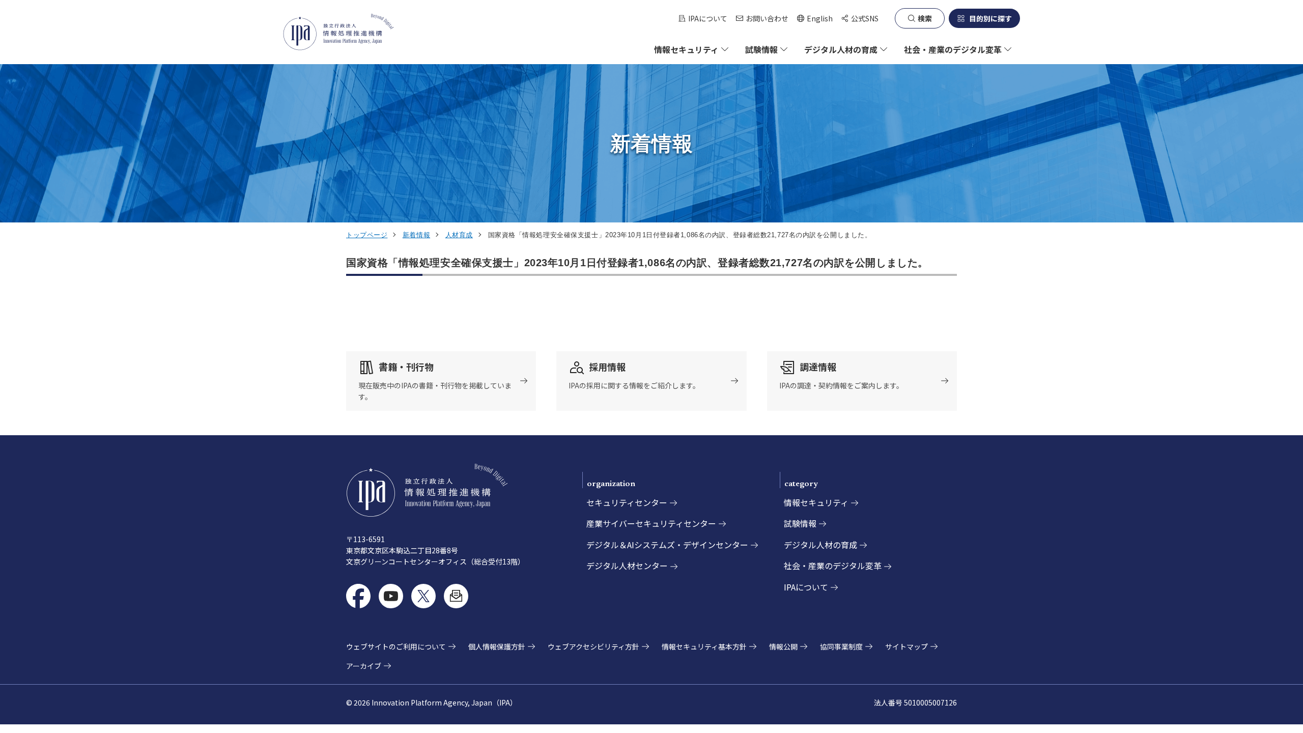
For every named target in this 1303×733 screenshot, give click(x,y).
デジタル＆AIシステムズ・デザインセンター (667, 545)
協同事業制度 (841, 646)
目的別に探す (990, 18)
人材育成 (459, 235)
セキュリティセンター (626, 502)
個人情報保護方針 (496, 646)
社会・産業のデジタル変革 (833, 565)
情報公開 (783, 646)
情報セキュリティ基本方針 (704, 646)
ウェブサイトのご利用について (396, 646)
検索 (925, 18)
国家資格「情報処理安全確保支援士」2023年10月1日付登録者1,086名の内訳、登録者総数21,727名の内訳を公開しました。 (637, 262)
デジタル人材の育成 (820, 545)
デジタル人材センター (627, 565)
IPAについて (707, 18)
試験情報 (800, 523)
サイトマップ (906, 646)
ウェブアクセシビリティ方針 (593, 646)
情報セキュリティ (816, 502)
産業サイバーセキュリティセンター (651, 523)
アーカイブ (363, 666)
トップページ (366, 235)
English (815, 18)
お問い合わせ (767, 18)
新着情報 (416, 235)
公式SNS (865, 18)
